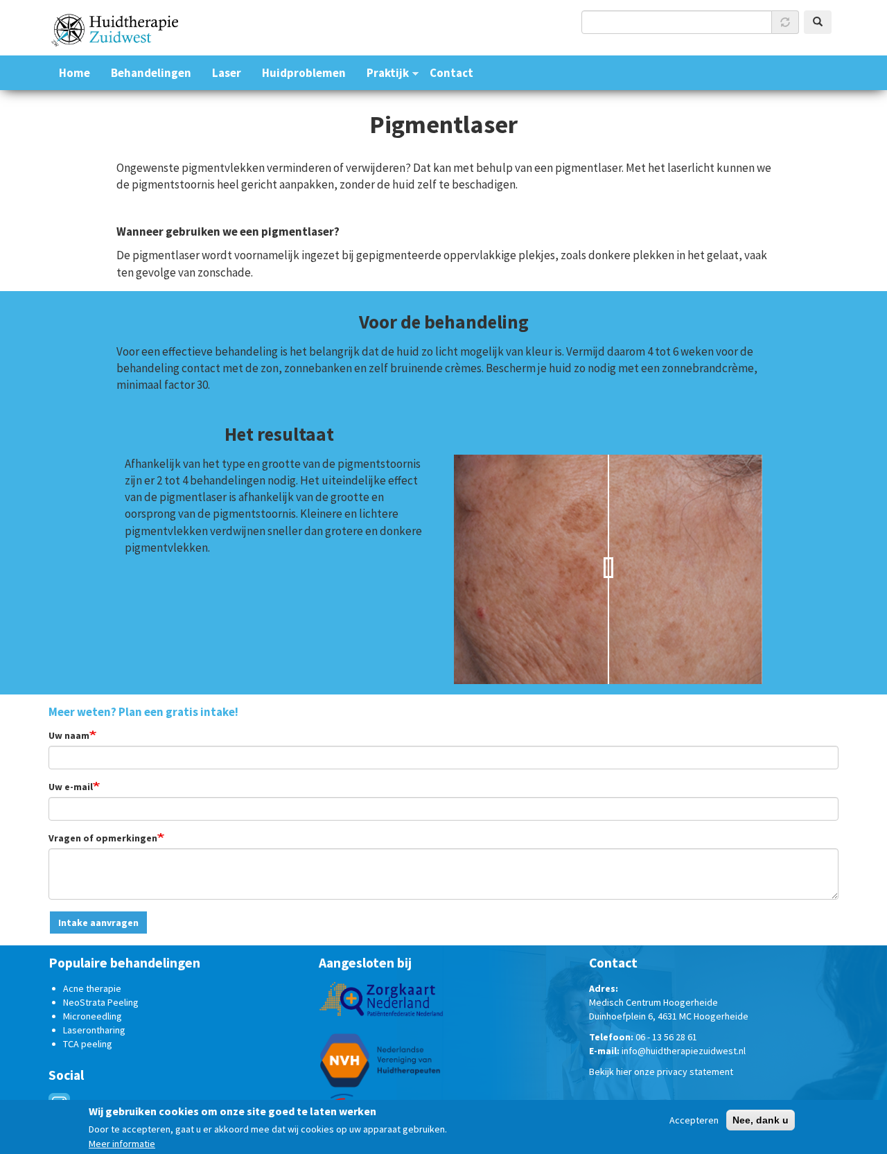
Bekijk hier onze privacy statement (661, 1071)
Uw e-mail (71, 786)
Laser (226, 73)
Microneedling (92, 1016)
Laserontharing (94, 1030)
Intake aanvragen (98, 922)
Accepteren (694, 1120)
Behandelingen (151, 73)
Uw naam (69, 735)
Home (74, 73)
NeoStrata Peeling (101, 1002)
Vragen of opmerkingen (103, 838)
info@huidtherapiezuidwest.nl (684, 1050)
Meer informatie (122, 1143)
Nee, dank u (760, 1120)
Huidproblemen (304, 73)
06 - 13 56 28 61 (666, 1037)
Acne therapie (92, 988)
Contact (451, 73)
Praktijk (388, 73)
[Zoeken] (818, 22)
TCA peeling (87, 1044)
